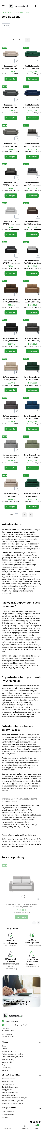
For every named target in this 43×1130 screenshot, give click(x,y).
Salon (21, 12)
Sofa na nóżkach (17, 815)
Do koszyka (10, 79)
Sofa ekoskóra (18, 822)
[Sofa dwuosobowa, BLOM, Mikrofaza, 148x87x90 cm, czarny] (11, 327)
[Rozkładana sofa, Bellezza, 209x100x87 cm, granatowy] (32, 94)
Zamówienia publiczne (10, 1087)
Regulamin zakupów (9, 1051)
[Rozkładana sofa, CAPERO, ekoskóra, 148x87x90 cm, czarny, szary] (11, 171)
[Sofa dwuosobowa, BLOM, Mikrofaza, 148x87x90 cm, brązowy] (11, 288)
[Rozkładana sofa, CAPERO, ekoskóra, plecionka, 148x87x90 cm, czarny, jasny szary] (32, 249)
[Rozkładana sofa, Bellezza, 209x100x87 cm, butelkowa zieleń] (32, 55)
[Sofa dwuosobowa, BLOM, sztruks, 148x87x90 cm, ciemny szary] (11, 405)
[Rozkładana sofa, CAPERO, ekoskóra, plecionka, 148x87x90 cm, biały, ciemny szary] (32, 171)
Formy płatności (7, 1081)
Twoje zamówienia (8, 1112)
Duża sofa (24, 819)
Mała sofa (15, 819)
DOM (15, 12)
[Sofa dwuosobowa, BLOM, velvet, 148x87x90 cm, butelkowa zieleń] (32, 483)
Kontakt (4, 1049)
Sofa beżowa (17, 839)
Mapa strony (6, 1068)
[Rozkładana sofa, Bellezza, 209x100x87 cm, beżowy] (11, 55)
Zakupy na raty (7, 1090)
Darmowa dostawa (9, 1079)
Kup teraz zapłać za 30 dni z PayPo (14, 1098)
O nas (4, 1046)
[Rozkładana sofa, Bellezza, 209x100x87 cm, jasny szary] (11, 132)
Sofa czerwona (18, 844)
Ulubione (5, 1117)
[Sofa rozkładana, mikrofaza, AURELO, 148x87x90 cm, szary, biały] (21, 883)
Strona (15, 40)
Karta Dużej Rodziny (9, 1095)
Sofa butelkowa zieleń (27, 841)
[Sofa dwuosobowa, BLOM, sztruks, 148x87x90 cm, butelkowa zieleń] (32, 366)
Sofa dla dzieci (18, 824)
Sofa (27, 12)
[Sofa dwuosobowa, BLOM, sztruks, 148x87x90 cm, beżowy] (11, 366)
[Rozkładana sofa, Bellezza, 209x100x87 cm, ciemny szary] (11, 94)
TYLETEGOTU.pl (6, 12)
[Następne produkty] (24, 514)
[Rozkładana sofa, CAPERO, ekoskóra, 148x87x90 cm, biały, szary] (32, 132)
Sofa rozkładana (20, 808)
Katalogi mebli (7, 1062)
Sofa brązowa (30, 844)
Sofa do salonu (21, 810)
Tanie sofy (24, 827)
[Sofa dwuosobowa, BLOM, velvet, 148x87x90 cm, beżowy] (11, 483)
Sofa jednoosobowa (10, 805)
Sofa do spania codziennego (20, 817)
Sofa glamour (13, 827)
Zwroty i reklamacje (9, 1084)
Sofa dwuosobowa (26, 805)
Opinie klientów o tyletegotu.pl (12, 1057)
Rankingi (5, 1070)
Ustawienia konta (8, 1114)
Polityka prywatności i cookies (12, 1054)
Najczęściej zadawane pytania (12, 1103)
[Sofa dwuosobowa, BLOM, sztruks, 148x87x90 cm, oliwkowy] (32, 444)
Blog (3, 1065)
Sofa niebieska (30, 839)
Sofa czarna (6, 839)
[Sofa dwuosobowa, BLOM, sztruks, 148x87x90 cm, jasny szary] (11, 444)
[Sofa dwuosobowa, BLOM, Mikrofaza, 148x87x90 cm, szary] (32, 327)
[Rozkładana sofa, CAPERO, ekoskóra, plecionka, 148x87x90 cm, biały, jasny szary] (11, 210)
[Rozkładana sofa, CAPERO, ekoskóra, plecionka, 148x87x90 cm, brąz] (32, 210)
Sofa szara (13, 841)
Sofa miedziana (16, 846)
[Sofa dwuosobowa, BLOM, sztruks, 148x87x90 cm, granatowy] (32, 405)
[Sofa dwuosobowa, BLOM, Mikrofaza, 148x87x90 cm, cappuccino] (32, 288)
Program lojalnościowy (10, 1092)
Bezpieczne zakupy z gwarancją (13, 1100)
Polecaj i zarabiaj (8, 1059)
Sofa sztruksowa (20, 812)
